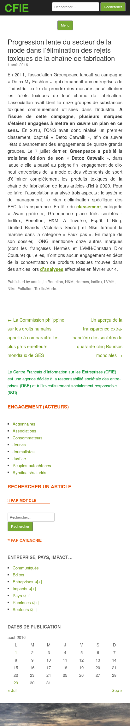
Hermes (82, 281)
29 (16, 683)
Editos (18, 575)
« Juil (12, 690)
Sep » (117, 690)
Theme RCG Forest (93, 714)
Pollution (24, 288)
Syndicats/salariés (29, 472)
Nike (11, 288)
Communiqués (26, 568)
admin (36, 281)
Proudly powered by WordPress (47, 714)
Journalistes (24, 452)
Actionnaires (24, 424)
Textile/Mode (45, 288)
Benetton (55, 281)
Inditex (96, 281)
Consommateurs (28, 438)
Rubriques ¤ (23, 602)
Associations (24, 431)
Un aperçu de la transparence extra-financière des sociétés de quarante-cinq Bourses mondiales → (96, 337)
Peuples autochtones (32, 465)
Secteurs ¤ (22, 609)
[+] (39, 582)
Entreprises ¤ (25, 582)
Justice (19, 458)
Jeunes (19, 445)
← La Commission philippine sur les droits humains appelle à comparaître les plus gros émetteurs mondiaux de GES (36, 337)
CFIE (16, 7)
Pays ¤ (19, 595)
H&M (69, 281)
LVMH (109, 281)
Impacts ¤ (22, 589)
